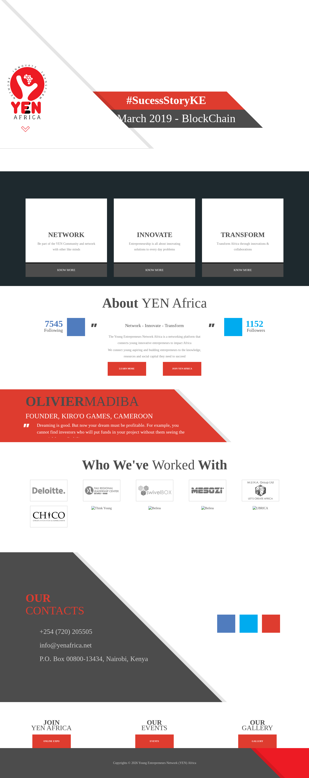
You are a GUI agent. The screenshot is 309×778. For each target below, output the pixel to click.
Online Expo (51, 741)
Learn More (127, 368)
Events (154, 741)
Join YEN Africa (182, 368)
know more (66, 270)
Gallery (257, 741)
